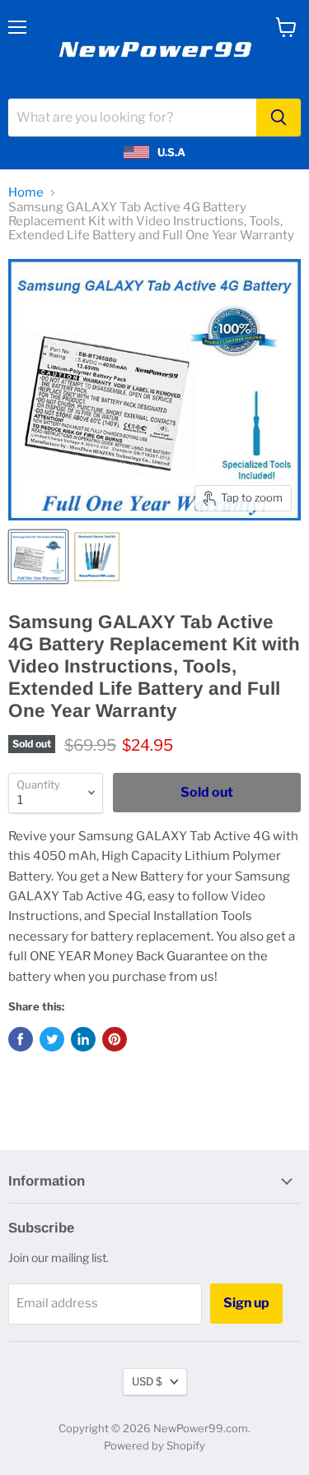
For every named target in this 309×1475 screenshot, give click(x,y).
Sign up (246, 1303)
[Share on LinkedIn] (83, 1039)
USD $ (147, 1381)
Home (26, 193)
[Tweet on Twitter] (52, 1039)
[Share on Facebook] (20, 1039)
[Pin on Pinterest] (114, 1039)
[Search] (278, 117)
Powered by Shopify (154, 1445)
